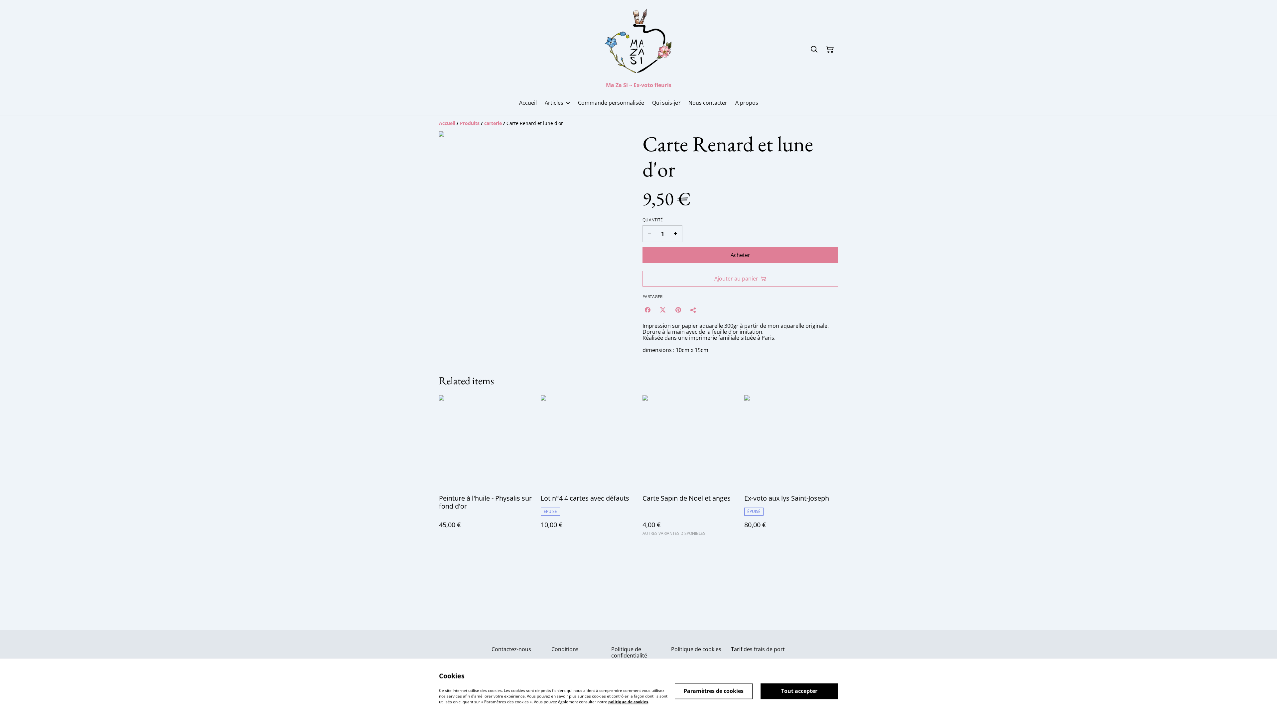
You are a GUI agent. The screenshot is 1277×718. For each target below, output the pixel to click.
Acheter (740, 255)
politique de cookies (628, 701)
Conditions (565, 649)
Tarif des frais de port (758, 649)
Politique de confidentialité (629, 652)
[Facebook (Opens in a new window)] (647, 310)
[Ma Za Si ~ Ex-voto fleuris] (638, 42)
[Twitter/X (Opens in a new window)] (663, 310)
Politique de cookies (696, 649)
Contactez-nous (511, 649)
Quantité (652, 220)
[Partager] (693, 310)
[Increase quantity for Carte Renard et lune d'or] (675, 233)
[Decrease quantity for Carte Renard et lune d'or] (649, 233)
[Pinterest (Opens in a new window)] (678, 310)
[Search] (814, 49)
